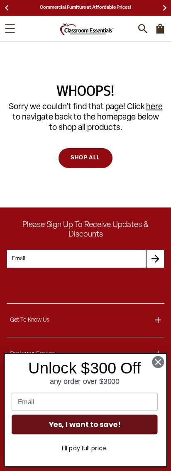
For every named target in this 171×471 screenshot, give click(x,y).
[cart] (160, 32)
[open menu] (10, 29)
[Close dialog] (158, 362)
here (154, 107)
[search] (143, 29)
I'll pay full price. (84, 448)
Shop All (85, 158)
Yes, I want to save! (84, 425)
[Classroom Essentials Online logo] (87, 29)
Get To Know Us (29, 320)
